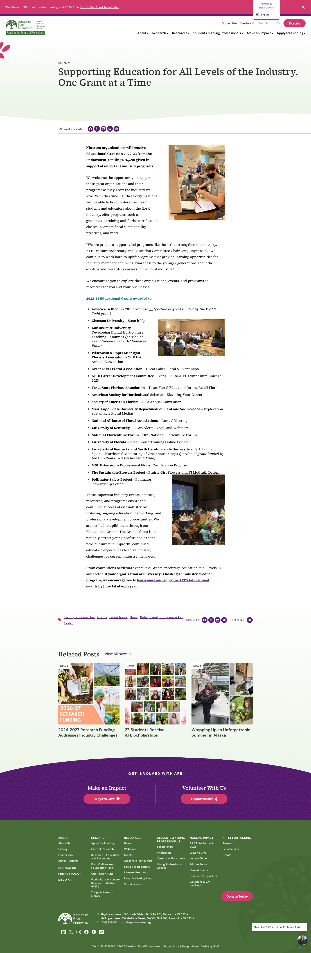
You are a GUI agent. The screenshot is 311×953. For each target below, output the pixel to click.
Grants (128, 855)
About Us (64, 843)
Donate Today (237, 896)
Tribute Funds (199, 864)
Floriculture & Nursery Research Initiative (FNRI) (105, 883)
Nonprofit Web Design (195, 946)
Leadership (65, 855)
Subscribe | (230, 23)
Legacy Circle (198, 858)
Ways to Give (104, 799)
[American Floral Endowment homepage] (26, 27)
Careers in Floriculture (138, 860)
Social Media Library (137, 866)
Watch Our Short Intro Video (99, 7)
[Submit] (278, 23)
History (62, 849)
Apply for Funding (103, 843)
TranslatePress (266, 7)
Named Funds (199, 870)
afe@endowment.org (138, 922)
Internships (164, 852)
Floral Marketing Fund (138, 878)
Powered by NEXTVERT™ (297, 948)
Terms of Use (171, 946)
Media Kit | (248, 23)
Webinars (130, 849)
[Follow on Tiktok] (101, 932)
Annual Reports (68, 860)
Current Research (102, 849)
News (127, 843)
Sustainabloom (133, 884)
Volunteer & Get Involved (200, 883)
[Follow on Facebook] (86, 932)
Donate (294, 23)
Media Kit (65, 879)
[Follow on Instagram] (78, 932)
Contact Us (67, 867)
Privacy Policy (69, 873)
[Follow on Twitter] (71, 932)
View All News (116, 654)
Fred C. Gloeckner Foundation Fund (102, 866)
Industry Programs (136, 872)
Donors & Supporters (203, 876)
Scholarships (165, 846)
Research (229, 843)
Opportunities (202, 799)
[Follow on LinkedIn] (63, 932)
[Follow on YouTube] (94, 932)
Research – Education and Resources (105, 856)
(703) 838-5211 (109, 922)
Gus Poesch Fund (102, 873)
